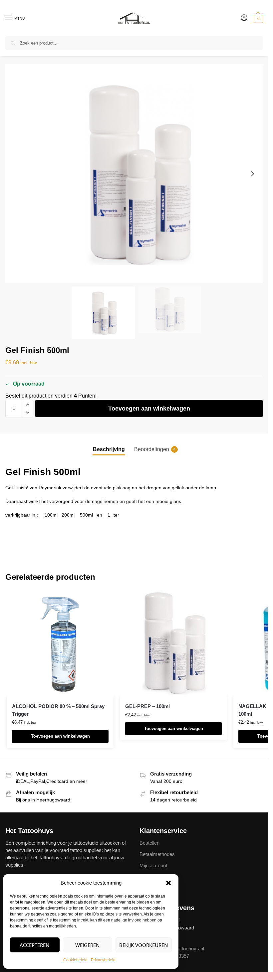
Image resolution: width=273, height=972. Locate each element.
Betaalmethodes (157, 854)
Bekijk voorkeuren (143, 945)
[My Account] (244, 18)
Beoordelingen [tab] (154, 449)
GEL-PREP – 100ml (147, 706)
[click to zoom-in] (136, 173)
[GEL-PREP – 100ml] (173, 643)
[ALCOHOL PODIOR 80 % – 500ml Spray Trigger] (60, 643)
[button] (168, 883)
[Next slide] (252, 174)
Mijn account (153, 865)
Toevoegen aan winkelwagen (149, 408)
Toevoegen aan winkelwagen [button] (60, 736)
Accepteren (35, 945)
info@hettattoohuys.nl (180, 948)
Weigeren (87, 945)
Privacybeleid (103, 960)
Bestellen (149, 843)
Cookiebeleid (75, 960)
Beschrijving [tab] (109, 449)
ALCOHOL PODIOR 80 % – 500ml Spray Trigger (58, 710)
